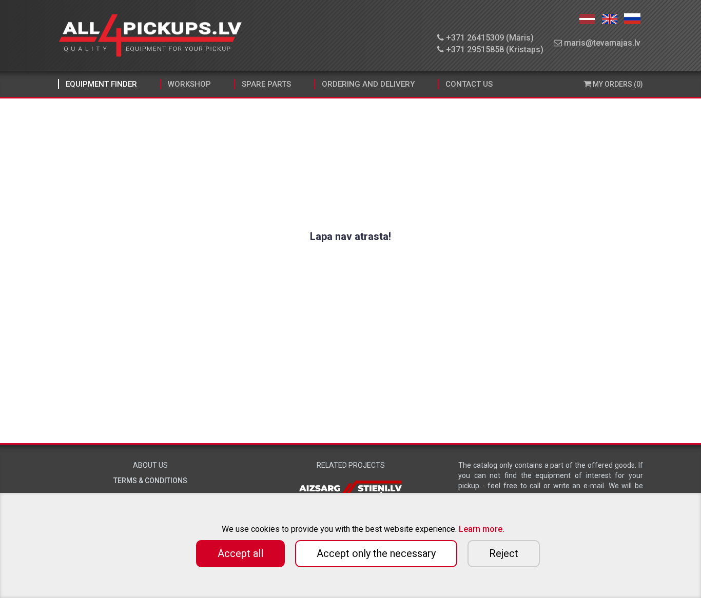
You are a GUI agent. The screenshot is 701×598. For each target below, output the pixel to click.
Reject (503, 553)
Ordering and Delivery (368, 84)
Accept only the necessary (376, 553)
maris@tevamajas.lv (601, 43)
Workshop (189, 84)
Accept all (240, 553)
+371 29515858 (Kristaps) (493, 49)
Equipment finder (101, 84)
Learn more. (481, 529)
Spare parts (266, 84)
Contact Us (469, 84)
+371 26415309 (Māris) (489, 38)
